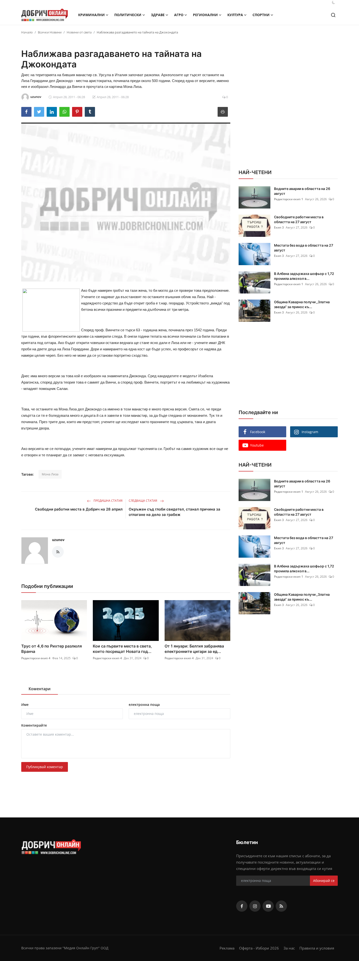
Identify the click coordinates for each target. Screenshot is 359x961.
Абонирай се (324, 880)
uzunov (58, 539)
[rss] (281, 906)
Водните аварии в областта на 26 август (302, 191)
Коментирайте (34, 725)
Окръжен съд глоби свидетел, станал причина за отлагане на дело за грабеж (174, 512)
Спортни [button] (261, 14)
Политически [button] (127, 14)
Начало (27, 32)
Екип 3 (279, 227)
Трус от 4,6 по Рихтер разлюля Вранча (51, 649)
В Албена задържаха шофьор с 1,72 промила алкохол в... (304, 276)
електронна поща (144, 704)
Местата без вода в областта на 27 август (303, 247)
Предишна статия (108, 501)
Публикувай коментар (44, 766)
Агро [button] (178, 14)
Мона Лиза (50, 474)
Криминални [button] (91, 14)
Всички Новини (50, 32)
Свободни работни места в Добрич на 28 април (79, 509)
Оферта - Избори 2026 (259, 948)
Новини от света (79, 32)
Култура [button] (235, 14)
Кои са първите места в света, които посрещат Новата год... (122, 649)
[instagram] (255, 906)
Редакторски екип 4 (35, 658)
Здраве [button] (158, 14)
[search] (333, 15)
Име (25, 704)
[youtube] (268, 906)
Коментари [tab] (40, 688)
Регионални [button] (205, 14)
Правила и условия (316, 948)
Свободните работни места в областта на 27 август (299, 219)
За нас (289, 948)
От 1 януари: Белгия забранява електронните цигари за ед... (194, 649)
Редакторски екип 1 (288, 199)
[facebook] (241, 906)
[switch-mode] (333, 2)
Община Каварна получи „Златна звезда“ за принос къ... (302, 304)
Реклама (227, 948)
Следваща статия (143, 501)
